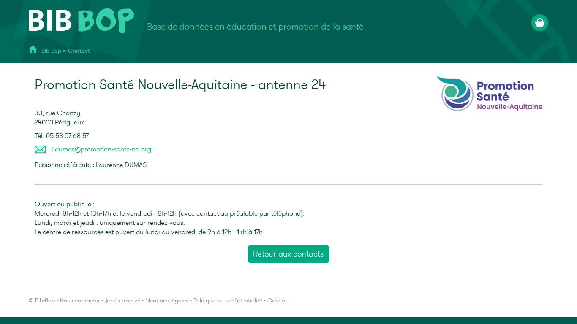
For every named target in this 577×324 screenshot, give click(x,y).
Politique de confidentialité (227, 301)
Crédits (276, 301)
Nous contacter (80, 301)
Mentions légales (166, 301)
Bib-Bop (51, 51)
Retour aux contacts (288, 253)
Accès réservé (122, 301)
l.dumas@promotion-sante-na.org (101, 149)
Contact (79, 51)
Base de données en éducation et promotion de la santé (255, 26)
